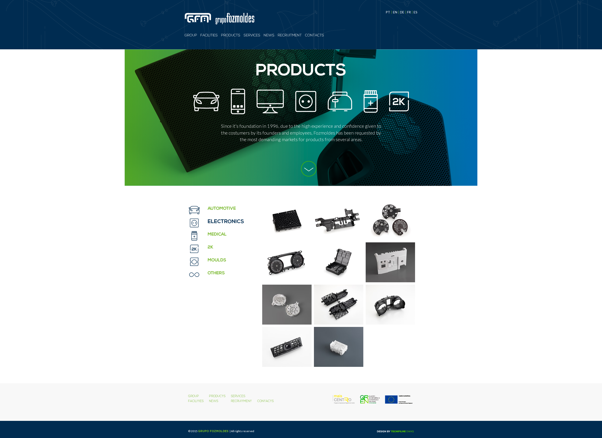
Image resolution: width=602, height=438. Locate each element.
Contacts (314, 35)
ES (415, 12)
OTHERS (216, 273)
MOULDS (217, 260)
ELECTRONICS (226, 222)
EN (395, 12)
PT (388, 12)
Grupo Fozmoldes (213, 431)
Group (191, 35)
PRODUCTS (230, 35)
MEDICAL (217, 235)
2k (210, 247)
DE (402, 12)
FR (409, 12)
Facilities (209, 35)
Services (252, 35)
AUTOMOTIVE (222, 209)
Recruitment (290, 35)
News (269, 35)
